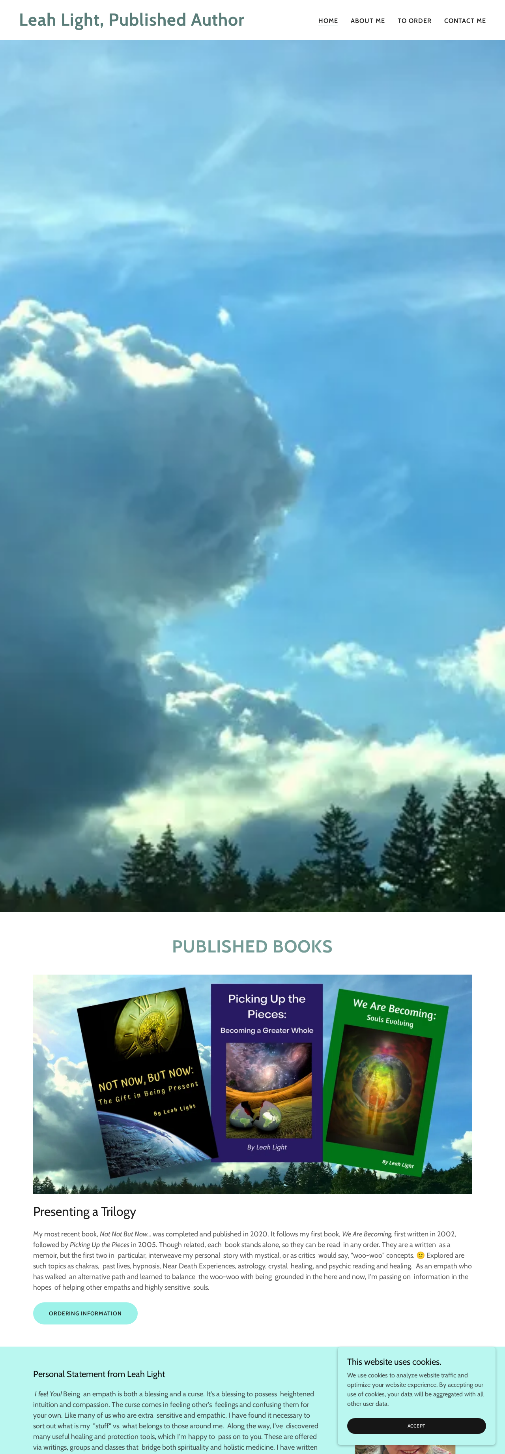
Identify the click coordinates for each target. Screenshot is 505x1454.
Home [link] (328, 20)
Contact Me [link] (465, 20)
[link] (132, 23)
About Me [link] (368, 20)
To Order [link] (415, 20)
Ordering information (85, 1313)
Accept (417, 1426)
